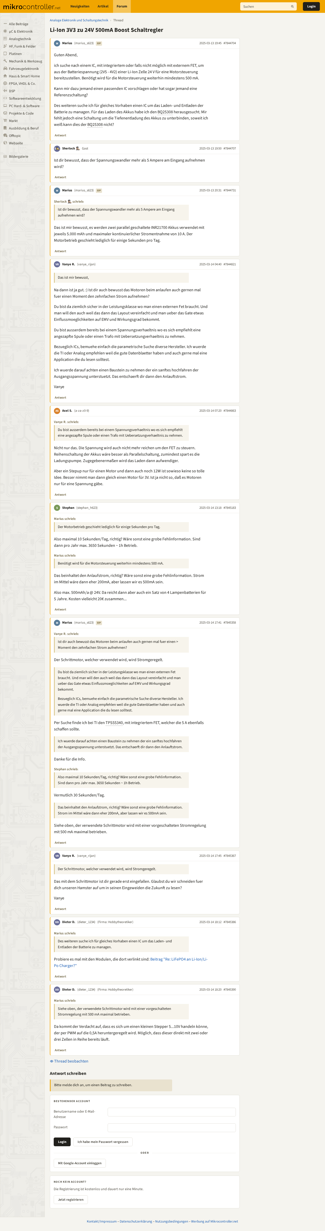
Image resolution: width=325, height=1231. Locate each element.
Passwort (61, 1127)
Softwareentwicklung (25, 98)
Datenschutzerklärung (136, 1221)
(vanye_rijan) (86, 264)
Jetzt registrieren (70, 1199)
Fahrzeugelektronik (24, 68)
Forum (122, 6)
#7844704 (230, 43)
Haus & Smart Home (24, 76)
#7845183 (230, 507)
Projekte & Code (21, 113)
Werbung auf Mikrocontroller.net (214, 1221)
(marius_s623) (84, 43)
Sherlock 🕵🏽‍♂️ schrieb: (69, 201)
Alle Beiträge (18, 24)
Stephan (68, 507)
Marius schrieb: (65, 518)
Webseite (16, 143)
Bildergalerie (18, 156)
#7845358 (230, 622)
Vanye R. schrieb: (66, 422)
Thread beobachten (70, 1061)
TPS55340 (114, 723)
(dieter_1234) (86, 922)
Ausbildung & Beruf (24, 128)
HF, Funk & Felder (22, 46)
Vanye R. (68, 264)
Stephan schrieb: (66, 769)
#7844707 (230, 148)
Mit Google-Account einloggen (79, 1163)
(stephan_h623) (87, 507)
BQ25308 (165, 112)
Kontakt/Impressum (102, 1221)
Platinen (15, 54)
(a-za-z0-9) (81, 410)
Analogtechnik (20, 39)
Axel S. (67, 410)
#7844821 (230, 264)
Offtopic (15, 135)
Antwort (60, 135)
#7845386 (230, 922)
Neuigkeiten (79, 6)
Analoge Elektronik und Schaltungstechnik (79, 20)
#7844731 (230, 190)
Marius (67, 43)
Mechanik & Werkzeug (25, 61)
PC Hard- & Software (24, 106)
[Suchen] (292, 6)
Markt (13, 121)
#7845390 (230, 989)
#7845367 (230, 855)
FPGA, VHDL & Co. (22, 83)
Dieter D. (68, 922)
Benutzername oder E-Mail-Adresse (74, 1114)
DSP (12, 91)
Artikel (103, 6)
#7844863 (230, 410)
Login (311, 6)
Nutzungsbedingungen (171, 1221)
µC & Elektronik (21, 31)
